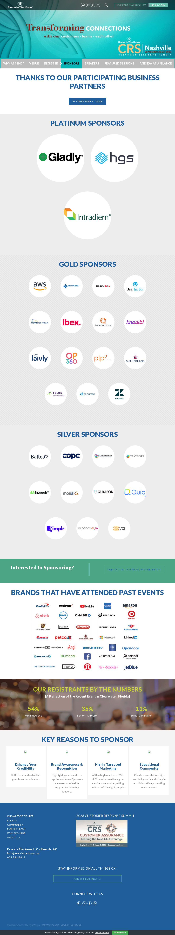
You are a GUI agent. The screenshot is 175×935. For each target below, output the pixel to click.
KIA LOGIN (158, 5)
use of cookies (102, 932)
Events (12, 820)
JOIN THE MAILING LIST (131, 5)
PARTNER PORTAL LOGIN (88, 101)
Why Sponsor (16, 833)
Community (15, 824)
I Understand (120, 932)
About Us (13, 837)
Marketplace (16, 828)
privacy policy (50, 925)
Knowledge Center (20, 816)
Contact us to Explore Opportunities (134, 569)
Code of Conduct (71, 925)
